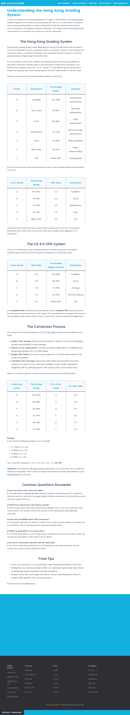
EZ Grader (28, 683)
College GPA (11, 672)
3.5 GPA (55, 692)
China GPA (91, 688)
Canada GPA (92, 679)
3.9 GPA (55, 675)
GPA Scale (28, 679)
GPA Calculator (12, 3)
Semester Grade (12, 697)
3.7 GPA (55, 683)
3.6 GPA (55, 688)
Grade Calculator (13, 688)
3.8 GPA (55, 679)
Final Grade (11, 692)
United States (77, 19)
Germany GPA (93, 692)
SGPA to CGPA (30, 688)
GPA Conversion (30, 675)
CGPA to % (28, 692)
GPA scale (51, 332)
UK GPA (91, 670)
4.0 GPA (55, 670)
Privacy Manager (12, 712)
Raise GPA (28, 670)
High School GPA (13, 677)
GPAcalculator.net (69, 705)
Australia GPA (93, 675)
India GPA (91, 683)
